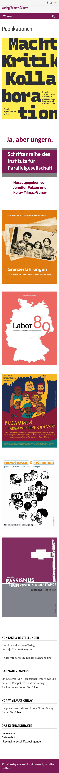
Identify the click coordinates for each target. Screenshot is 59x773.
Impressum (8, 733)
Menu (10, 16)
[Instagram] (51, 2)
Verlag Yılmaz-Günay (21, 764)
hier (36, 687)
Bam (8, 768)
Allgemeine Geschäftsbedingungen (22, 741)
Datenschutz (9, 737)
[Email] (55, 2)
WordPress (51, 764)
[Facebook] (47, 2)
